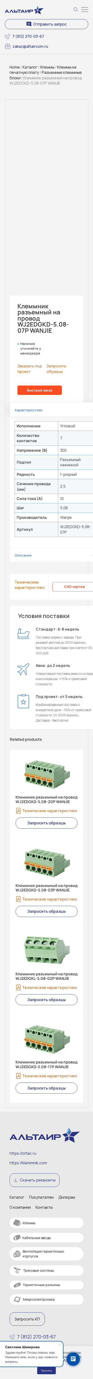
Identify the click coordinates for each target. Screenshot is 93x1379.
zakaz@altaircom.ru (30, 46)
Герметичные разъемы (41, 1284)
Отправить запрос (50, 24)
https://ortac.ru (23, 1153)
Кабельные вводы (36, 1237)
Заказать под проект (29, 368)
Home (15, 67)
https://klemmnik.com (28, 1162)
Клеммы (47, 67)
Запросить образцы (56, 368)
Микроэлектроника (39, 1299)
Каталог (30, 67)
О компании (20, 1207)
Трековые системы (38, 1270)
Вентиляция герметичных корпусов (43, 1253)
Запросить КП (27, 1319)
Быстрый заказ (39, 390)
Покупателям (41, 1197)
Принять (46, 1370)
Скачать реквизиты (38, 1180)
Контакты (44, 1207)
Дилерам (66, 1197)
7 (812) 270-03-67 (28, 36)
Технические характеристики (30, 585)
